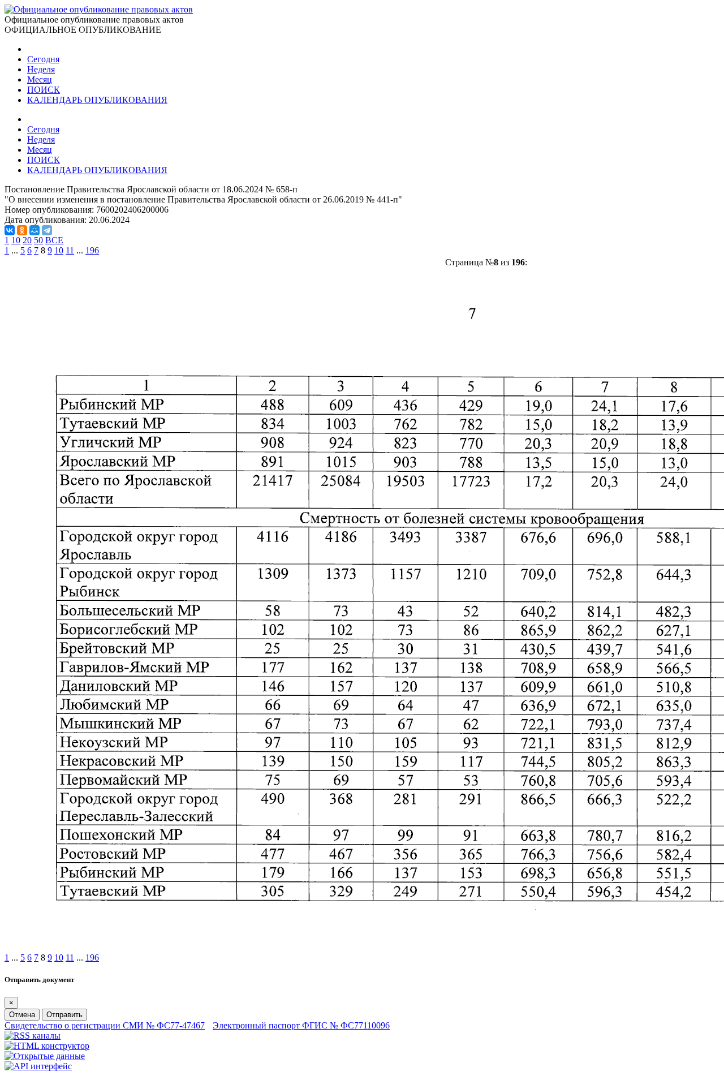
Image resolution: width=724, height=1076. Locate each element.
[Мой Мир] (34, 230)
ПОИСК (43, 89)
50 (38, 240)
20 (27, 240)
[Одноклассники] (22, 230)
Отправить (64, 1014)
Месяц (39, 79)
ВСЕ (54, 240)
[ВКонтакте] (10, 230)
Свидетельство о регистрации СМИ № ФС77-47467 (105, 1025)
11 (70, 250)
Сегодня (43, 59)
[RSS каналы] (33, 1035)
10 (15, 240)
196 (92, 250)
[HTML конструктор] (47, 1046)
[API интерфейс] (38, 1066)
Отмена (22, 1014)
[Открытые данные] (45, 1056)
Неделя (41, 69)
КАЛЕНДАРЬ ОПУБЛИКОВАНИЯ (97, 100)
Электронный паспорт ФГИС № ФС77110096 (301, 1025)
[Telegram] (47, 230)
